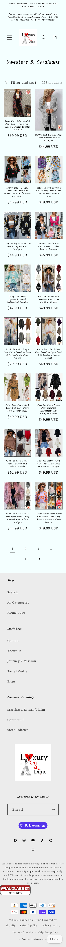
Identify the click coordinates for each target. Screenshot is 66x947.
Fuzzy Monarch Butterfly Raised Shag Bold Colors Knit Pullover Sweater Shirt (48, 192)
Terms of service (23, 932)
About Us (14, 651)
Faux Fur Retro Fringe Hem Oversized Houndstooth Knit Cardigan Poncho (48, 409)
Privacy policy (51, 925)
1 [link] (13, 548)
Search (12, 592)
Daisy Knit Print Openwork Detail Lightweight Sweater (17, 299)
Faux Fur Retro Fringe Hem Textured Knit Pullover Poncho (17, 463)
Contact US (15, 720)
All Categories (18, 602)
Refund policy (29, 925)
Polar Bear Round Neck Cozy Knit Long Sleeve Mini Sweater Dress (17, 408)
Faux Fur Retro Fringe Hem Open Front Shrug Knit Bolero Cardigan (48, 463)
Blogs (11, 681)
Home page (16, 612)
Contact (13, 641)
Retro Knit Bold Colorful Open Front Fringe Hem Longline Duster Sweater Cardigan (17, 125)
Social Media (17, 671)
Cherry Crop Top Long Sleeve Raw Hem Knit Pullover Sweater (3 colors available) (17, 192)
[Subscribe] (53, 809)
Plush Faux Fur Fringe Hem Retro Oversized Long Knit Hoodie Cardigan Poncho (17, 353)
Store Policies (18, 730)
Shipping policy (48, 932)
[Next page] (39, 559)
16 (26, 559)
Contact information (35, 939)
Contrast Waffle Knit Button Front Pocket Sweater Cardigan (49, 246)
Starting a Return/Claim (26, 709)
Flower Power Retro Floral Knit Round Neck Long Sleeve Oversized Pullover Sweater (49, 518)
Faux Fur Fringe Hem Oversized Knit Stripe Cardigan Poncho (48, 299)
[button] (9, 37)
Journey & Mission (21, 661)
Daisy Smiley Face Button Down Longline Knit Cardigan (17, 246)
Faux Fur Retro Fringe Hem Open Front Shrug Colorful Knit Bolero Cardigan (17, 518)
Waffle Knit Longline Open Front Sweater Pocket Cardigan (48, 138)
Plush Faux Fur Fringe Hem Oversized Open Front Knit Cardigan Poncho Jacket (48, 353)
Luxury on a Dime (30, 919)
